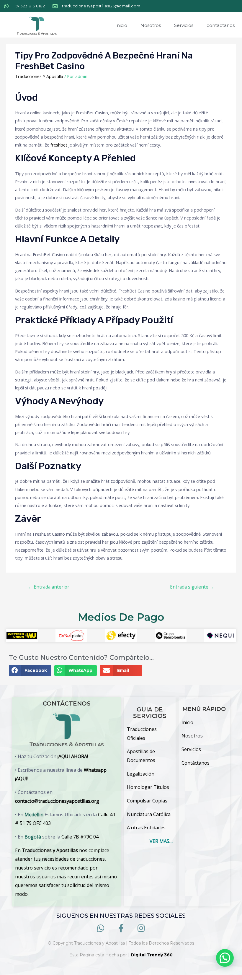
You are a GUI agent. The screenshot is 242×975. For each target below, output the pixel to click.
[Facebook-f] (121, 928)
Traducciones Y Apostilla (39, 76)
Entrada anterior (48, 587)
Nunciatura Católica (149, 814)
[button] (30, 670)
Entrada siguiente (192, 587)
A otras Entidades (146, 827)
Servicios (183, 25)
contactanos (221, 25)
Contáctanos (196, 763)
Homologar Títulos (148, 787)
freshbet (58, 145)
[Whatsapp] (100, 928)
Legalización (140, 774)
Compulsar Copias (147, 800)
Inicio (121, 25)
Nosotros (150, 25)
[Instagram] (141, 928)
